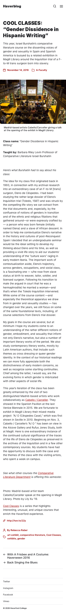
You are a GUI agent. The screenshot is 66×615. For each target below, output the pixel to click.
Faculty (43, 70)
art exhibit (13, 534)
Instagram (8, 588)
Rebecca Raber (19, 530)
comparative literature (32, 534)
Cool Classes (11, 506)
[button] (54, 6)
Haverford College (18, 608)
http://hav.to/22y (16, 520)
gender (21, 538)
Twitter (6, 581)
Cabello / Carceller (36, 399)
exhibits (11, 538)
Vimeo (6, 601)
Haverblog (12, 6)
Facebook (8, 594)
